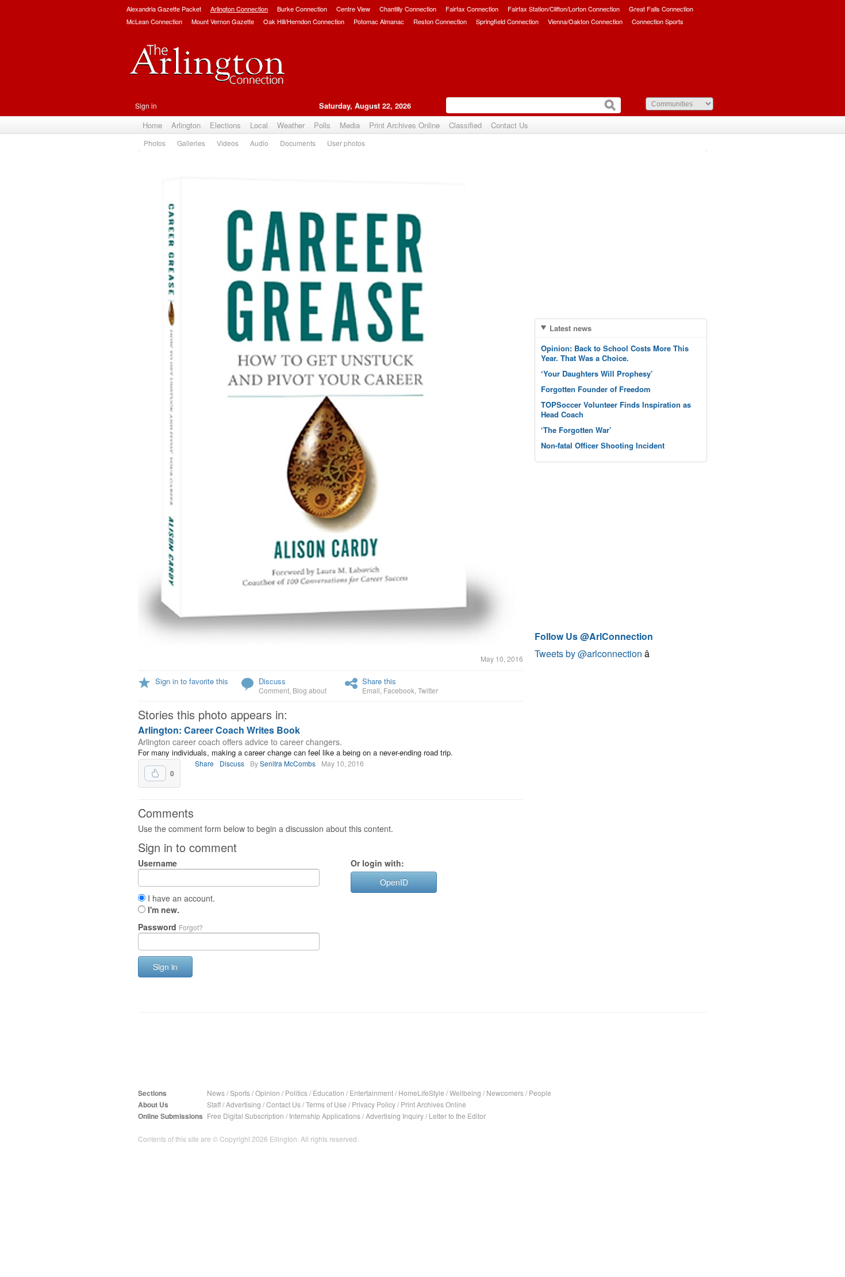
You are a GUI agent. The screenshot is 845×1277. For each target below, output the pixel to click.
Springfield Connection (507, 21)
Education (328, 1093)
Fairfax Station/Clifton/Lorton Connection (564, 8)
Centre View (353, 8)
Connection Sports (657, 21)
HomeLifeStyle (421, 1093)
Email (371, 690)
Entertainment (371, 1093)
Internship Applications (324, 1116)
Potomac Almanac (379, 21)
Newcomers (505, 1093)
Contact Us (509, 125)
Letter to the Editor (457, 1116)
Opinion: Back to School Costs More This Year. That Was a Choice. (615, 353)
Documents (298, 143)
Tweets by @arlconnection (589, 653)
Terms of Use (326, 1104)
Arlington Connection (239, 8)
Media (350, 125)
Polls (322, 125)
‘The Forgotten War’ (576, 429)
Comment (274, 690)
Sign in (146, 105)
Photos (155, 143)
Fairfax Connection (471, 8)
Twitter (428, 690)
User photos (346, 143)
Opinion (267, 1093)
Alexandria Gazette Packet (163, 8)
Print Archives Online (404, 125)
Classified (465, 125)
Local (259, 125)
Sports (240, 1093)
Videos (228, 143)
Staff (214, 1104)
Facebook (398, 690)
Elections (225, 125)
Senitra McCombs (288, 763)
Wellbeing (465, 1093)
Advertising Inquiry (395, 1116)
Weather (291, 125)
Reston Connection (440, 21)
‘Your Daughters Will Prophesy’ (597, 373)
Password (170, 927)
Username (157, 863)
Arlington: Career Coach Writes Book (219, 730)
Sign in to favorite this (191, 681)
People (540, 1093)
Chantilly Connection (407, 8)
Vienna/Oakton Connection (585, 21)
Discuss (272, 681)
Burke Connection (302, 8)
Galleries (191, 143)
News (216, 1093)
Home (152, 125)
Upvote (155, 773)
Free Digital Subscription (245, 1116)
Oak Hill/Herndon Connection (303, 21)
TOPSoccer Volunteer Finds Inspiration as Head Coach (616, 409)
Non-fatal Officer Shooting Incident (603, 445)
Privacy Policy (373, 1104)
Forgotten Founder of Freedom (596, 389)
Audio (259, 143)
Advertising (243, 1104)
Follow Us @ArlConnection (594, 636)
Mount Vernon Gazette (222, 21)
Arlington (186, 125)
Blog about (310, 690)
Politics (296, 1093)
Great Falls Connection (661, 8)
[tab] (620, 328)
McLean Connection (154, 21)
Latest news (571, 328)
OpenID (394, 882)
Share (204, 763)
